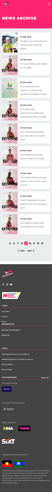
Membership (8, 324)
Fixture (4, 317)
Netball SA (5, 335)
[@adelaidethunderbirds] (7, 285)
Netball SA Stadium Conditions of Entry (17, 359)
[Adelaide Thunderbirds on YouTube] (11, 285)
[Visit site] (11, 410)
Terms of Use (7, 370)
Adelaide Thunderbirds (10, 330)
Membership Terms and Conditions (16, 354)
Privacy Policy (7, 364)
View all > (45, 377)
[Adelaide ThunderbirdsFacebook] (3, 285)
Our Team (5, 311)
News (4, 322)
